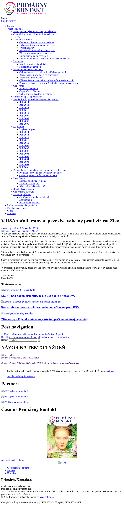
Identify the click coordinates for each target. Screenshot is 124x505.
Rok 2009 (24, 115)
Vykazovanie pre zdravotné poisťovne (37, 45)
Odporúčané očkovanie (30, 91)
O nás (10, 210)
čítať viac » (111, 371)
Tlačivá (16, 37)
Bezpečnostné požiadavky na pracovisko (38, 75)
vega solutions (47, 497)
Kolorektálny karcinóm (30, 66)
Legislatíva (18, 126)
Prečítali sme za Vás (16, 208)
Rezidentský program (23, 189)
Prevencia (18, 61)
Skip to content (8, 21)
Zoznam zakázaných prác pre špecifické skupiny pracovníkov (48, 83)
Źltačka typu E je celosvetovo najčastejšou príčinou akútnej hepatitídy (44, 319)
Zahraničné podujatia (29, 183)
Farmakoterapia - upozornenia (27, 96)
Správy (10, 26)
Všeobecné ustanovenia (30, 77)
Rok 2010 (24, 113)
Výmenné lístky (26, 47)
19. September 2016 (28, 228)
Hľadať (4, 340)
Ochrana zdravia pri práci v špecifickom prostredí (42, 72)
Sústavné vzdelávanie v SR (32, 186)
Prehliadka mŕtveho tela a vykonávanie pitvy (40, 172)
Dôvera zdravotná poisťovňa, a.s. (35, 53)
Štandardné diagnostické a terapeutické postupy (36, 99)
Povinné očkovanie (28, 88)
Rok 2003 (24, 162)
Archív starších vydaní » (12, 460)
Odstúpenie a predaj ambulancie (34, 197)
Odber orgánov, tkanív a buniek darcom (38, 175)
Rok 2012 (24, 107)
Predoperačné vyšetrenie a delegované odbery (35, 31)
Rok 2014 (24, 102)
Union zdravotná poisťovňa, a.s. (34, 56)
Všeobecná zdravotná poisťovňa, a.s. (37, 50)
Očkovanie (18, 85)
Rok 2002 (24, 164)
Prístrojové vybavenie (29, 202)
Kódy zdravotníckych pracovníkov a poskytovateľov (44, 58)
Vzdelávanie (19, 178)
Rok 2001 (24, 167)
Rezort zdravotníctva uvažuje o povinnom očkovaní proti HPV (40, 307)
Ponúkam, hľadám (22, 194)
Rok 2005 (24, 156)
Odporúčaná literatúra (23, 191)
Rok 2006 (24, 124)
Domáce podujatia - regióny (32, 181)
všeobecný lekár (9, 228)
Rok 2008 (24, 118)
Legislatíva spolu (27, 129)
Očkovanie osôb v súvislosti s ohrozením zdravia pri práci (46, 80)
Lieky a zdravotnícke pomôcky (22, 205)
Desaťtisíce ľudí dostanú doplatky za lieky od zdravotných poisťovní (35, 337)
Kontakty (11, 213)
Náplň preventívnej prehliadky (33, 64)
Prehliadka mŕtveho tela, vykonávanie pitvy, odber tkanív (40, 170)
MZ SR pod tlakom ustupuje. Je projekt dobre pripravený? (38, 295)
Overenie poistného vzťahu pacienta (36, 42)
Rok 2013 (24, 105)
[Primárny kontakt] (26, 15)
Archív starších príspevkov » (21, 376)
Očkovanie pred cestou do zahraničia (37, 94)
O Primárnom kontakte (18, 468)
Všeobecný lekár (15, 28)
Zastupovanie (25, 200)
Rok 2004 (24, 159)
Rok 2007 (24, 121)
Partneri (11, 470)
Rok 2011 (24, 110)
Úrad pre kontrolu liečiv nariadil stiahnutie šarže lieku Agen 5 (32, 334)
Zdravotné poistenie (22, 39)
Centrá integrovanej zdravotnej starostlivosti (34, 34)
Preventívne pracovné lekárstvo (28, 69)
